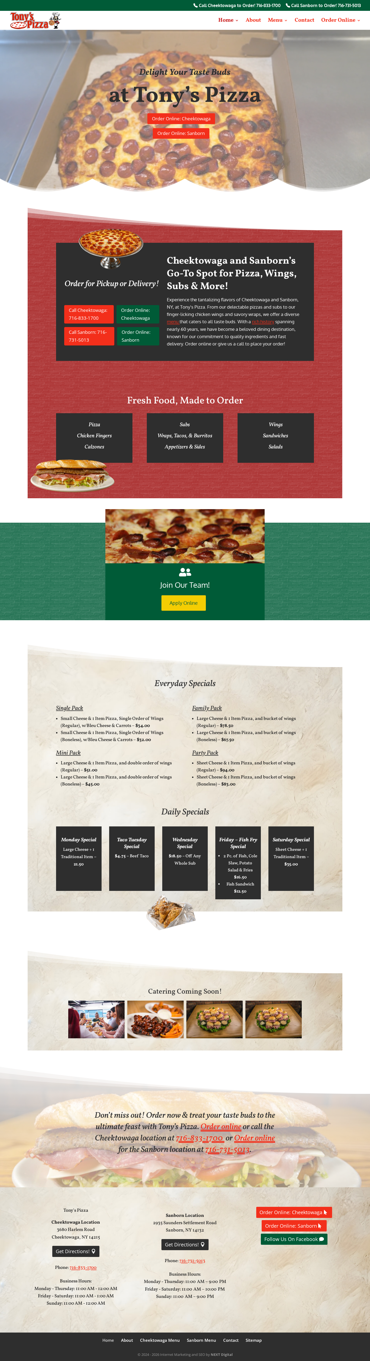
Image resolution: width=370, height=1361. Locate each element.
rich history (263, 321)
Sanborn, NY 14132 (185, 1230)
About (253, 21)
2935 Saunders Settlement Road (185, 1223)
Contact (304, 21)
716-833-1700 (200, 1138)
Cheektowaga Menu (160, 1340)
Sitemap (254, 1340)
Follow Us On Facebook (291, 1239)
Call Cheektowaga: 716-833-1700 (88, 314)
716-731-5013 (227, 1149)
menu (173, 321)
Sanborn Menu (201, 1340)
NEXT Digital (222, 1354)
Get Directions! (73, 1251)
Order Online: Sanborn (181, 133)
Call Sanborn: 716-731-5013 (88, 336)
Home (225, 21)
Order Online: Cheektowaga (181, 118)
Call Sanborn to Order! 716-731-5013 (325, 5)
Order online (220, 1127)
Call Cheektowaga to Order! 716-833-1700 (239, 5)
